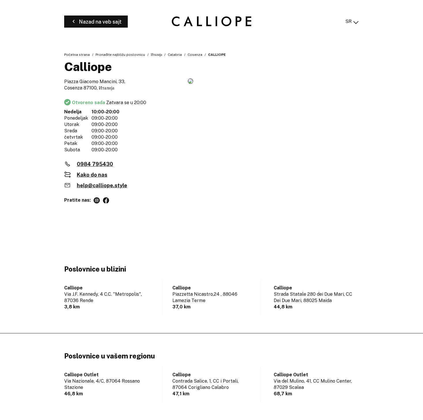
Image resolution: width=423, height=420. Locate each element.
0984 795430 (95, 164)
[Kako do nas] (273, 82)
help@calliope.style (102, 185)
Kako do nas (92, 175)
